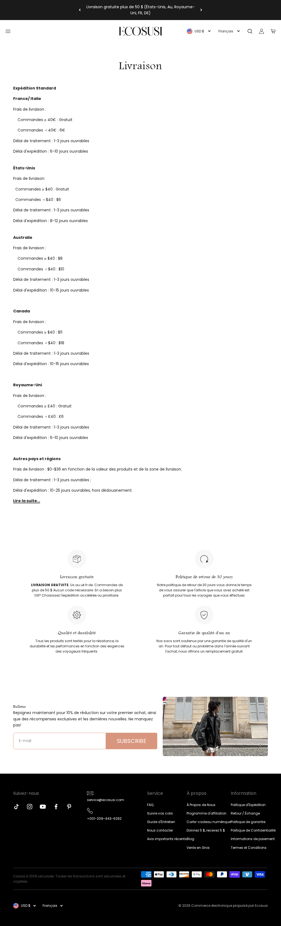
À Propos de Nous (201, 804)
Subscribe (131, 741)
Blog (190, 839)
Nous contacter (160, 830)
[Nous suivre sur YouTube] (43, 806)
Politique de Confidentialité (253, 830)
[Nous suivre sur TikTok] (16, 806)
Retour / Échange (245, 813)
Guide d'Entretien (161, 821)
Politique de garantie (248, 821)
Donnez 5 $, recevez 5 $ (206, 830)
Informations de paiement (253, 839)
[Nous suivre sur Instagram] (29, 806)
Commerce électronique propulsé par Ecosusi (229, 905)
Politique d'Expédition (248, 804)
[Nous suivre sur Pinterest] (69, 806)
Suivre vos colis (160, 813)
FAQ (150, 804)
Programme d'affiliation (206, 813)
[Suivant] (201, 10)
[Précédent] (80, 10)
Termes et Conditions (248, 847)
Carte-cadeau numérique (209, 821)
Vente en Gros (198, 847)
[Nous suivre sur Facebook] (56, 806)
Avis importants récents (167, 839)
